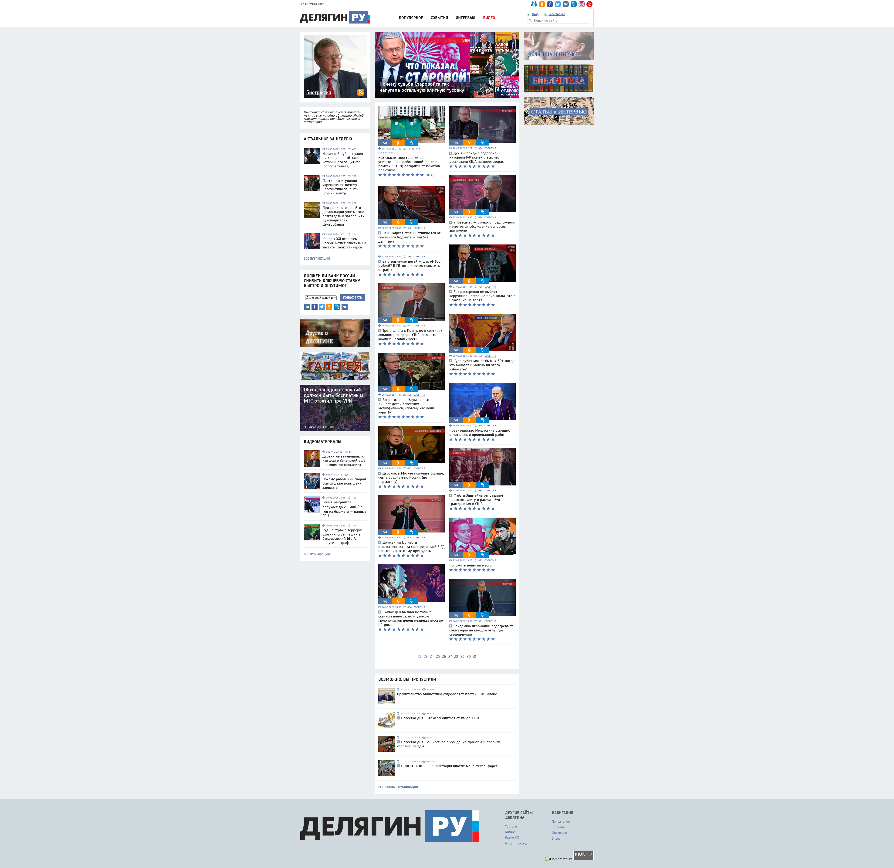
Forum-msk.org (516, 843)
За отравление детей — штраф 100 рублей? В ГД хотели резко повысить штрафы (409, 265)
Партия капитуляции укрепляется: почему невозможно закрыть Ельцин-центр (340, 187)
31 (474, 656)
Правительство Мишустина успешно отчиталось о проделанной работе (479, 432)
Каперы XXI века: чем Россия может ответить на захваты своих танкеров (344, 243)
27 (450, 656)
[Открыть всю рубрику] (559, 46)
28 (456, 656)
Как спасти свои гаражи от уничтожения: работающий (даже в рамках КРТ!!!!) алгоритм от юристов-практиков (409, 164)
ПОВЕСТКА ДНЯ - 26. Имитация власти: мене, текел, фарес (449, 766)
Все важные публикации (398, 787)
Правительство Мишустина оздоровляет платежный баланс (447, 694)
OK (329, 307)
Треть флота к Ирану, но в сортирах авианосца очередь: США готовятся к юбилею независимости (410, 335)
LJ (337, 307)
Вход (535, 14)
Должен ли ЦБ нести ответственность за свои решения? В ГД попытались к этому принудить (411, 546)
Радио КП (512, 837)
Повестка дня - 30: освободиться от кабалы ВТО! (441, 718)
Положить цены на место (470, 565)
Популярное (411, 17)
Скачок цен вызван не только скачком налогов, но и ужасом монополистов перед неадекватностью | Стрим (410, 618)
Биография (318, 92)
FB (315, 307)
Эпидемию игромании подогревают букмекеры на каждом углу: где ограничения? (481, 630)
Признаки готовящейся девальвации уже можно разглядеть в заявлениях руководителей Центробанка (343, 216)
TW (322, 307)
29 (462, 656)
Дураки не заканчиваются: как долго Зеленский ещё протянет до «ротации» (344, 460)
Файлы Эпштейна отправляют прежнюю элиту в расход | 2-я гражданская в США (476, 499)
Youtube (511, 826)
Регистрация (557, 14)
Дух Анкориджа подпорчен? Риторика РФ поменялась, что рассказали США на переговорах (476, 157)
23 (426, 656)
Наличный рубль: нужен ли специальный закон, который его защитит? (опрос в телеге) (342, 160)
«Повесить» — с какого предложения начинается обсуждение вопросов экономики (482, 226)
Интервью (465, 17)
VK (307, 307)
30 (469, 656)
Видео (489, 17)
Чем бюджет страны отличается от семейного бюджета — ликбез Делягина (409, 237)
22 (420, 656)
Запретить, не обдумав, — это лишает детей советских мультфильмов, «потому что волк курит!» (406, 406)
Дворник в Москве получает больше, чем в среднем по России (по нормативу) (411, 477)
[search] (530, 21)
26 (444, 656)
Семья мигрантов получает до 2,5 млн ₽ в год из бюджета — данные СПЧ (344, 509)
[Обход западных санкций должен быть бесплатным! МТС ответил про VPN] (335, 408)
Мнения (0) (345, 307)
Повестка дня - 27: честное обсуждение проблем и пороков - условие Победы (450, 744)
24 (432, 656)
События (439, 17)
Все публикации (317, 259)
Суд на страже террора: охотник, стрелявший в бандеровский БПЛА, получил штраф (342, 536)
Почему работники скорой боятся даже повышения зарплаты (344, 483)
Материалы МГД (388, 152)
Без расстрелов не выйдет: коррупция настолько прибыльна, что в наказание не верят (482, 296)
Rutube (510, 832)
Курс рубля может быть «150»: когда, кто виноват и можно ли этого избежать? (482, 365)
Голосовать (352, 298)
